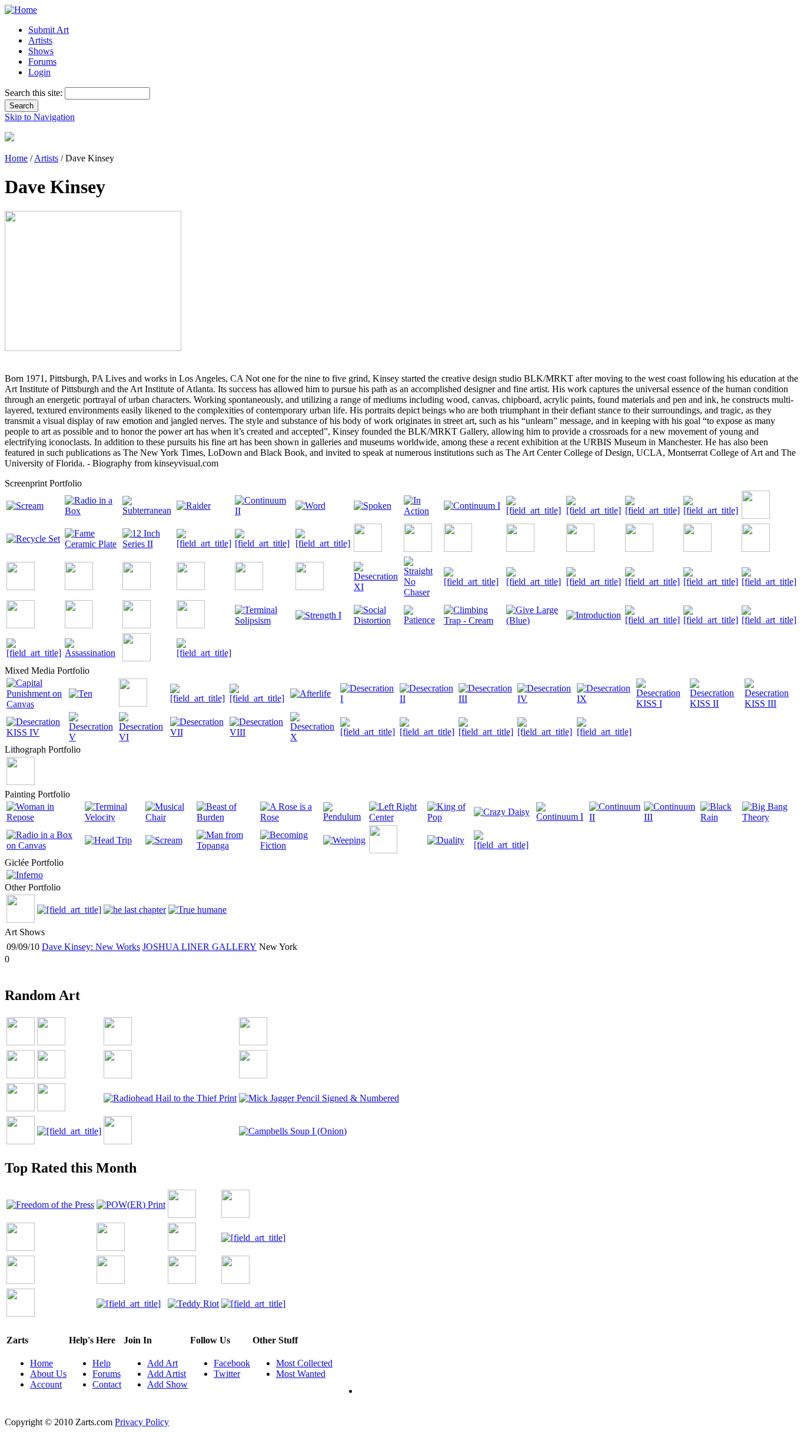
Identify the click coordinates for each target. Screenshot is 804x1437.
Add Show (167, 1384)
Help (101, 1363)
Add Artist (166, 1374)
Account (46, 1384)
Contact (106, 1384)
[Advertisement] (219, 969)
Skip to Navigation (40, 117)
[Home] (21, 10)
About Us (48, 1374)
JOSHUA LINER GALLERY (199, 947)
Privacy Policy (142, 1422)
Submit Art (48, 30)
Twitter (227, 1374)
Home (16, 158)
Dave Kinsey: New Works (91, 947)
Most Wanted (300, 1374)
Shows (41, 51)
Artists (40, 40)
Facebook (232, 1363)
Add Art (162, 1363)
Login (39, 72)
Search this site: (35, 93)
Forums (42, 62)
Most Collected (304, 1363)
